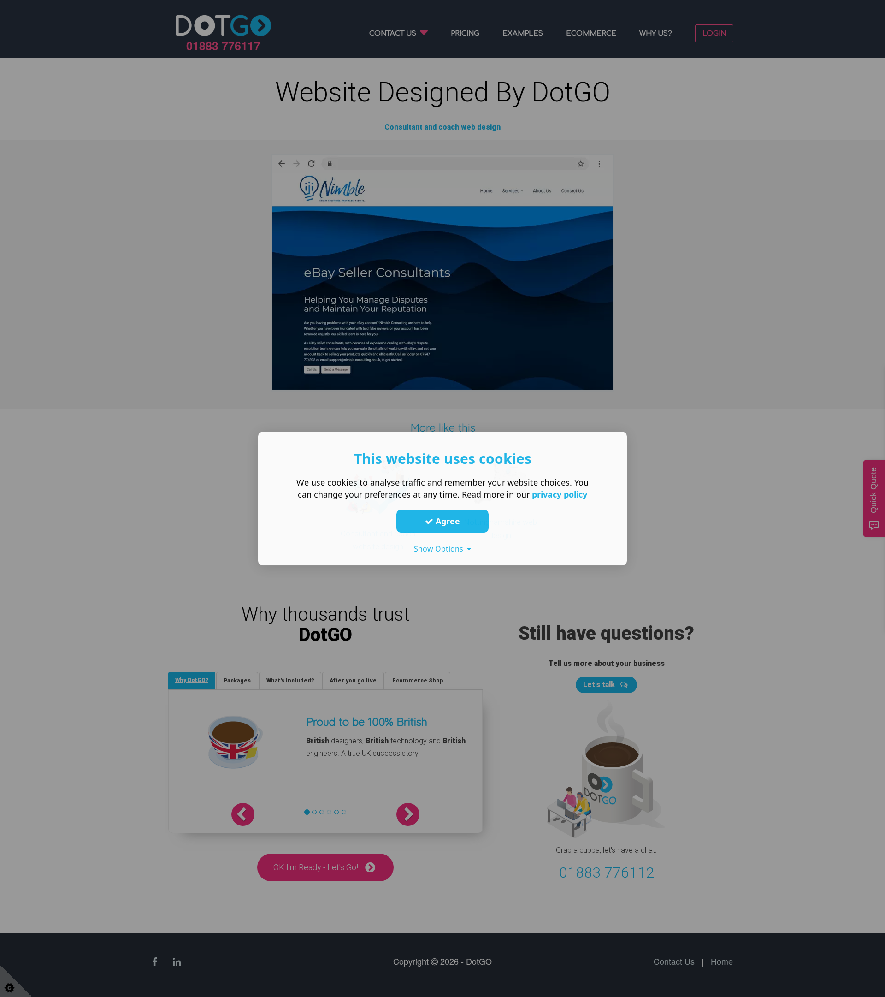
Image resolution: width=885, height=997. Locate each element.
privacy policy (559, 494)
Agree (446, 521)
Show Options (440, 549)
